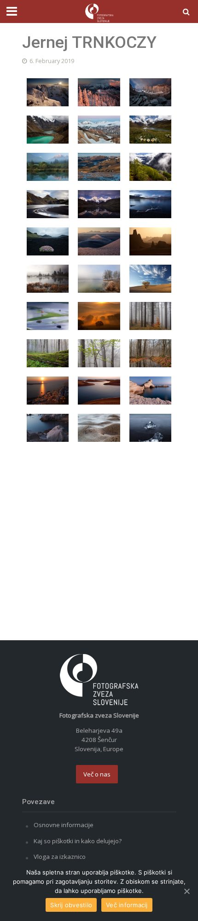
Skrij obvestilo (71, 905)
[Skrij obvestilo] (186, 891)
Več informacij (127, 905)
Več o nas (97, 774)
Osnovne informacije (63, 825)
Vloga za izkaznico (60, 856)
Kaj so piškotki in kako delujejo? (78, 841)
